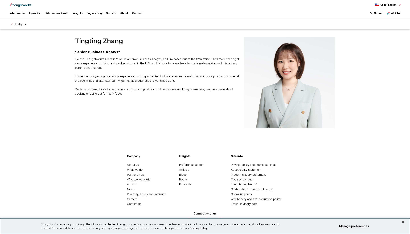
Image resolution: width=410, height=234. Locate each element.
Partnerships (135, 174)
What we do (135, 169)
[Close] (402, 222)
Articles (184, 169)
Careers (132, 199)
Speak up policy (241, 194)
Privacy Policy (198, 228)
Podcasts (185, 184)
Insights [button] (78, 13)
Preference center (191, 164)
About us (133, 164)
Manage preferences (354, 226)
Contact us (134, 204)
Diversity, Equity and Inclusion (146, 194)
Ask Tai (395, 13)
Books (183, 179)
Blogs (183, 174)
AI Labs (132, 184)
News (131, 189)
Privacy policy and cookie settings (253, 164)
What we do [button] (17, 13)
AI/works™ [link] (35, 13)
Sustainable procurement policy (252, 189)
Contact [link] (137, 13)
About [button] (124, 13)
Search (378, 13)
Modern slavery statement (248, 174)
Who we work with (139, 179)
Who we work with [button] (57, 13)
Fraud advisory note (244, 204)
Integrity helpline (241, 184)
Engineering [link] (94, 13)
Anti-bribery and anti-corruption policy (256, 199)
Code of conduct (242, 179)
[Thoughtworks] (20, 3)
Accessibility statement (246, 169)
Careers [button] (111, 13)
